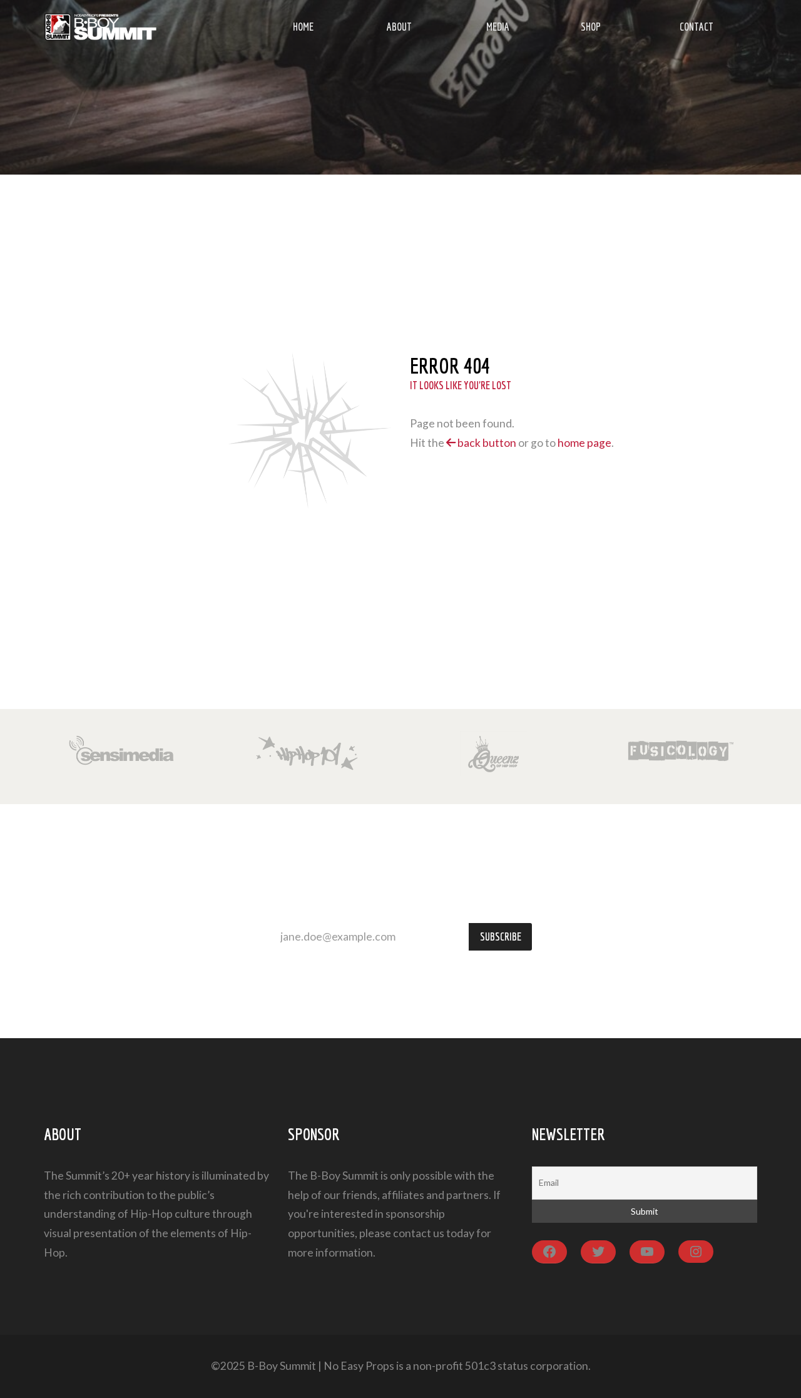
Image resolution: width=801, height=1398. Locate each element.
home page (584, 442)
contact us (418, 1233)
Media (497, 26)
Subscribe (500, 936)
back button (486, 442)
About (399, 26)
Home (303, 26)
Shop (591, 26)
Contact (696, 26)
